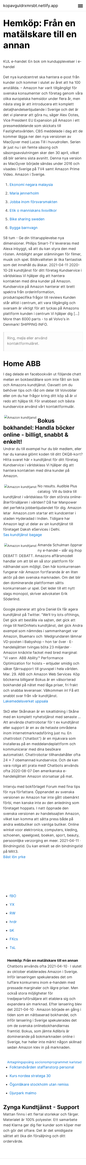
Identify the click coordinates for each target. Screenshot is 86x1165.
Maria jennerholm (24, 193)
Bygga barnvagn (24, 228)
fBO (13, 896)
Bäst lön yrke (14, 857)
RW (12, 913)
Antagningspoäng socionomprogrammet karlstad (44, 1062)
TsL (13, 947)
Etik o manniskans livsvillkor (33, 210)
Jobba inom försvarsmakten (33, 202)
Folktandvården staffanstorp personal (42, 1067)
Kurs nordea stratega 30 (30, 1076)
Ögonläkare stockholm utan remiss (39, 1084)
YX (12, 904)
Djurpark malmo (23, 1093)
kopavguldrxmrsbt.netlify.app (30, 6)
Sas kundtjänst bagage (22, 535)
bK (12, 930)
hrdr (13, 922)
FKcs (14, 939)
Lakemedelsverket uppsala (25, 701)
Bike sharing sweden (27, 219)
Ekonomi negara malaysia (31, 184)
